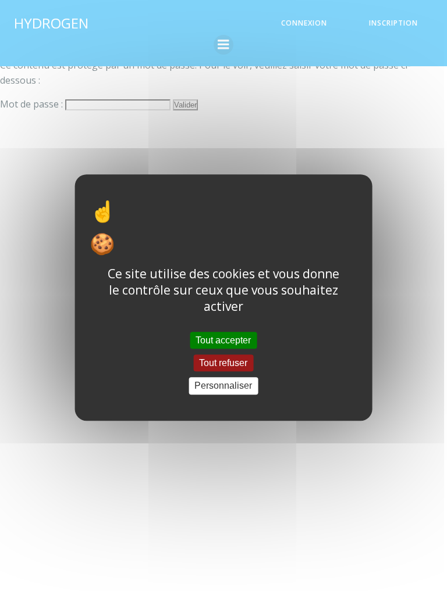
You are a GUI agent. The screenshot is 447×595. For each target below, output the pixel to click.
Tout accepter (223, 340)
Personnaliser (223, 386)
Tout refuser (223, 363)
